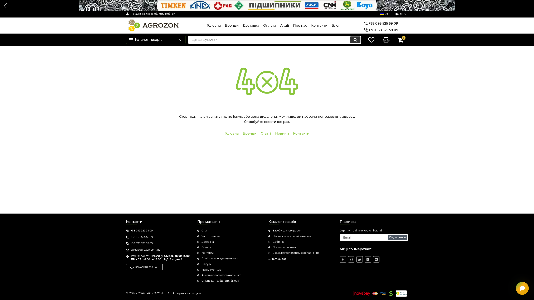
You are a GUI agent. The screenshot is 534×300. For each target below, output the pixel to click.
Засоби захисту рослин (288, 230)
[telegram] (376, 259)
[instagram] (351, 259)
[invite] (368, 259)
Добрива (278, 241)
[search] (355, 39)
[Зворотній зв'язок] (522, 288)
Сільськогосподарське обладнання (296, 252)
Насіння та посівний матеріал (292, 236)
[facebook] (343, 259)
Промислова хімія (284, 247)
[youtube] (359, 259)
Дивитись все (277, 258)
